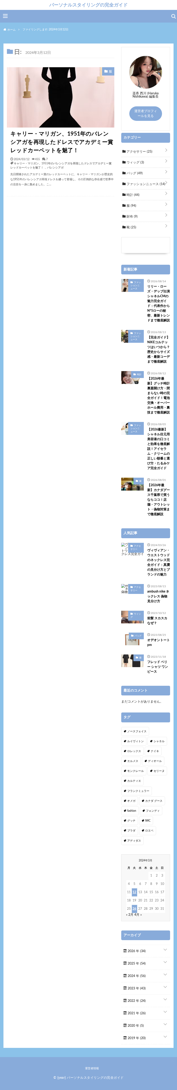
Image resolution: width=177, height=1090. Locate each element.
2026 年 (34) (136, 951)
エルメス (132, 761)
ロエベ (149, 830)
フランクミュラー (138, 791)
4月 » (138, 914)
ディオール (155, 761)
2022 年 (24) (136, 1001)
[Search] (173, 16)
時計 (132, 195)
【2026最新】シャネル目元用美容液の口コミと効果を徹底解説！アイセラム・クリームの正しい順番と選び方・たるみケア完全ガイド (158, 449)
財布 (132, 216)
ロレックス (134, 751)
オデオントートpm (158, 643)
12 (134, 892)
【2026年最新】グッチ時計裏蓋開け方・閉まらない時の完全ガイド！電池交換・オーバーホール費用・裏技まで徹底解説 (158, 395)
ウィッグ (135, 162)
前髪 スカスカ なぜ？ (157, 621)
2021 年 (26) (136, 1013)
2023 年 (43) (136, 988)
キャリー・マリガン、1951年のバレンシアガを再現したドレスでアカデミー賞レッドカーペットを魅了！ (61, 142)
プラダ (131, 830)
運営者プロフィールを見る (145, 114)
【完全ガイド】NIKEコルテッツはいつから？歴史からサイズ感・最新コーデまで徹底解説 (158, 349)
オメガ (131, 800)
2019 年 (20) (136, 1038)
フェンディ (153, 810)
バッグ (134, 173)
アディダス (134, 840)
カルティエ (134, 780)
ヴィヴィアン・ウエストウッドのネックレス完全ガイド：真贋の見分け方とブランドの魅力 (158, 562)
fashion (131, 810)
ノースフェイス (137, 731)
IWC (147, 820)
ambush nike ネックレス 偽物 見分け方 (158, 596)
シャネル (159, 741)
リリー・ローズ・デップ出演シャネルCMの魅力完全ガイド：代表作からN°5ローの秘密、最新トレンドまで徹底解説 (158, 303)
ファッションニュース (145, 184)
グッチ (131, 820)
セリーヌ (159, 771)
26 (134, 908)
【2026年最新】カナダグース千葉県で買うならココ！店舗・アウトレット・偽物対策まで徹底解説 (158, 500)
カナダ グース (153, 800)
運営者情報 (92, 1068)
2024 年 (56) (136, 976)
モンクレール (135, 771)
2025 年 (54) (136, 963)
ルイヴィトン (135, 741)
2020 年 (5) (135, 1025)
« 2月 (129, 914)
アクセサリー (139, 151)
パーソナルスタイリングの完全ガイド (88, 4)
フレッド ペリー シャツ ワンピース (157, 666)
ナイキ (155, 751)
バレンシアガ (55, 167)
